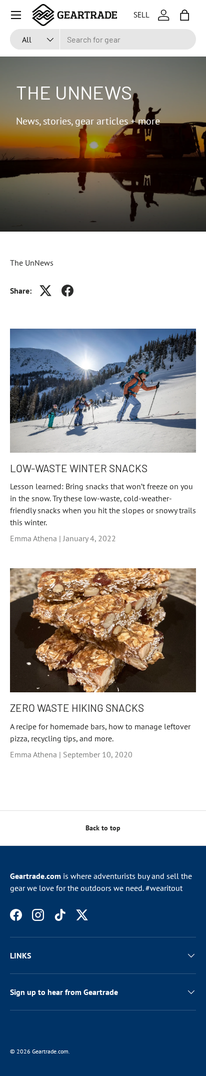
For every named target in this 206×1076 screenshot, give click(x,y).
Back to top (103, 827)
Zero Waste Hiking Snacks (77, 707)
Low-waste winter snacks (79, 468)
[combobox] (103, 39)
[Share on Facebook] (67, 291)
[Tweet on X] (45, 291)
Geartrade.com (50, 1051)
